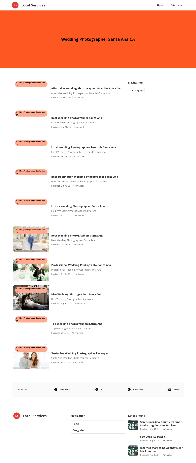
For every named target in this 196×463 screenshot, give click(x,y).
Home (160, 5)
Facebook (65, 389)
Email (176, 389)
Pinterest (138, 389)
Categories (176, 5)
